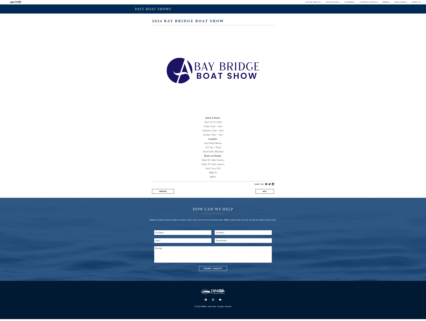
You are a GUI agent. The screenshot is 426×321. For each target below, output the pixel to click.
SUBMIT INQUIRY (213, 268)
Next (265, 191)
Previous (163, 191)
